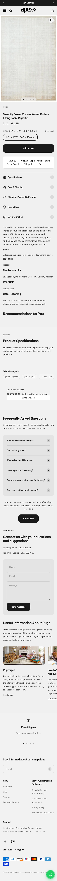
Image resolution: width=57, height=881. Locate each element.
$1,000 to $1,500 (11, 376)
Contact (6, 797)
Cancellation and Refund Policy (39, 792)
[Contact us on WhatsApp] (50, 874)
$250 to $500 (29, 376)
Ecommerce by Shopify (39, 872)
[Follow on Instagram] (13, 841)
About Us (7, 786)
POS (25, 872)
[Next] (53, 3)
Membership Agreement (43, 812)
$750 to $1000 (46, 376)
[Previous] (3, 3)
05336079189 (25, 547)
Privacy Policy (38, 807)
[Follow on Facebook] (5, 841)
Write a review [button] (28, 397)
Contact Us (28, 518)
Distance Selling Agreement (39, 800)
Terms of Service (11, 802)
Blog (5, 792)
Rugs (5, 106)
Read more (8, 695)
